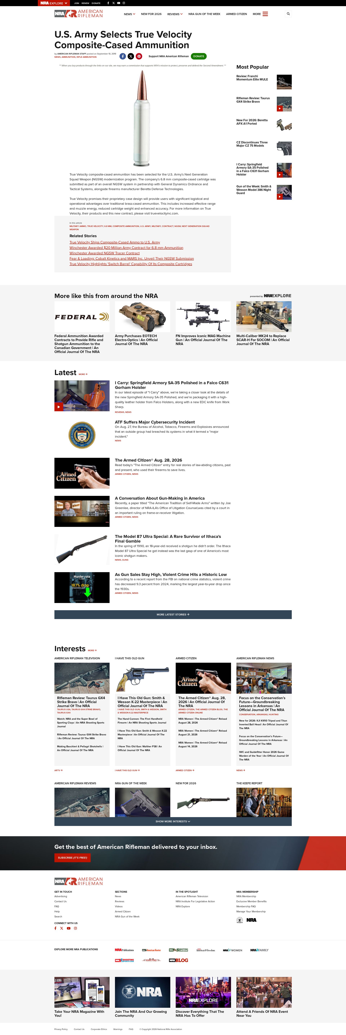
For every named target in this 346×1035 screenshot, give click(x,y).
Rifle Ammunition (87, 57)
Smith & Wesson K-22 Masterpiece (142, 711)
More (82, 374)
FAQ (56, 906)
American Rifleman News (255, 658)
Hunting (274, 714)
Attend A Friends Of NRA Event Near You (262, 1013)
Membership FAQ (246, 906)
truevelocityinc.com (164, 213)
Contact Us (60, 901)
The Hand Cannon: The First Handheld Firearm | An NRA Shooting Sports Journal (142, 721)
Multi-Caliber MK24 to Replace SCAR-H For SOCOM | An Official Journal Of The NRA (263, 340)
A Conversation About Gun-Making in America (160, 498)
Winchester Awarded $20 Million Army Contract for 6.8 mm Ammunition (126, 247)
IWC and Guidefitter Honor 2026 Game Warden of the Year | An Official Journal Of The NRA (264, 756)
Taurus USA (63, 709)
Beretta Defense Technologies (162, 189)
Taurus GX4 (63, 712)
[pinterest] (139, 54)
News (128, 14)
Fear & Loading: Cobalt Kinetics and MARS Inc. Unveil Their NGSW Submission (132, 258)
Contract (167, 226)
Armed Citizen (236, 14)
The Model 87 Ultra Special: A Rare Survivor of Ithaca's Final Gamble (168, 538)
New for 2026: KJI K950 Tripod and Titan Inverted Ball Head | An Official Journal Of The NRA (263, 724)
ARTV (57, 770)
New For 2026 (151, 14)
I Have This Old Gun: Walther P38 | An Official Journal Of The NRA (140, 748)
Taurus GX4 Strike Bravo (86, 709)
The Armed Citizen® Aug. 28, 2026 (148, 460)
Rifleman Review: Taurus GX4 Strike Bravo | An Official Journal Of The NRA (81, 702)
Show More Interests (192, 821)
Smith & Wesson (150, 709)
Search (58, 916)
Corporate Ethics (99, 1029)
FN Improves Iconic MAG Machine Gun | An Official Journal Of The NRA (203, 340)
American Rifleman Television (77, 658)
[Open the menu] (265, 14)
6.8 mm (108, 226)
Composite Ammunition (126, 226)
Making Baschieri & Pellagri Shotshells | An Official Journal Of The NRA (80, 748)
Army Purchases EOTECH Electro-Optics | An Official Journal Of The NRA (136, 340)
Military (156, 226)
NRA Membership (246, 896)
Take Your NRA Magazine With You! (79, 1013)
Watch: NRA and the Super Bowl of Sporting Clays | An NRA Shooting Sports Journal (80, 722)
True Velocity (79, 174)
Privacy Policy (61, 1029)
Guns (125, 560)
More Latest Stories (187, 614)
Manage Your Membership (251, 911)
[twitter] (131, 54)
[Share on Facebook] (123, 54)
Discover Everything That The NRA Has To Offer (200, 1013)
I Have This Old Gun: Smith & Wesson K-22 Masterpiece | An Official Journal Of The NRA (142, 702)
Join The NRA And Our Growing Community (141, 1013)
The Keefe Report (249, 783)
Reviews (173, 14)
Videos (119, 906)
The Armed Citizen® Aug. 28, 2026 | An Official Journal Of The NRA (202, 702)
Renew (85, 3)
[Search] (288, 13)
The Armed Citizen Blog (209, 709)
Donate (96, 3)
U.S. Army (145, 226)
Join (76, 3)
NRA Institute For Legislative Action (195, 901)
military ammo (78, 226)
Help (57, 911)
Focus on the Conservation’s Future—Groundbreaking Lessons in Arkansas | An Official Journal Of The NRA (262, 703)
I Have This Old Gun (129, 658)
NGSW (177, 226)
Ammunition (69, 57)
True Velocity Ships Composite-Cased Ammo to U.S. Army (115, 242)
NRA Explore (183, 906)
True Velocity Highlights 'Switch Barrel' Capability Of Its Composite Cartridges (131, 264)
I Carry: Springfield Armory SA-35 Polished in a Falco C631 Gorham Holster (172, 385)
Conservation (247, 714)
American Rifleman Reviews (75, 783)
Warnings (118, 1029)
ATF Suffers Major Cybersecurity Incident (155, 422)
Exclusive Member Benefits (251, 901)
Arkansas (262, 714)
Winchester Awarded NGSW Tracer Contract (105, 253)
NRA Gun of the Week (204, 14)
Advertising (60, 896)
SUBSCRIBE (72, 858)
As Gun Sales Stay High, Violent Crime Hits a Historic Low (171, 574)
